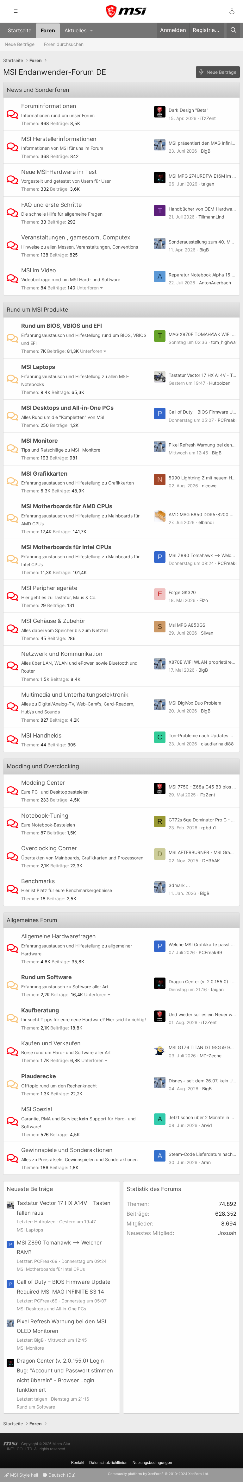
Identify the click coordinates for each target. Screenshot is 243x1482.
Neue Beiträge (19, 44)
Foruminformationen (48, 106)
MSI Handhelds (41, 735)
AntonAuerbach (215, 282)
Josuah (227, 1233)
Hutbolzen (219, 383)
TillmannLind (211, 216)
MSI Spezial (36, 1109)
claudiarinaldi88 (217, 743)
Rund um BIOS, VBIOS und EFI (61, 325)
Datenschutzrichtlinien (108, 1462)
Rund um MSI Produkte (37, 309)
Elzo (203, 600)
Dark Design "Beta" (189, 110)
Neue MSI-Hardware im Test (59, 171)
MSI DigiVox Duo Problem (195, 703)
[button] (91, 30)
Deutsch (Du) (61, 1475)
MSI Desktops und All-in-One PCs (67, 407)
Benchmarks (38, 881)
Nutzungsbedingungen (152, 1462)
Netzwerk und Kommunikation (62, 653)
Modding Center (43, 782)
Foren (48, 30)
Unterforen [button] (88, 287)
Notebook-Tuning (44, 815)
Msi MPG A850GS (187, 625)
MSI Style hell (23, 1475)
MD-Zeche (210, 1055)
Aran (206, 1162)
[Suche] (233, 30)
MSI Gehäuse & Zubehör (53, 621)
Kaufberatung (40, 1010)
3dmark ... (179, 885)
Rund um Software (46, 977)
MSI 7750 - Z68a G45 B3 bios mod (205, 786)
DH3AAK (211, 860)
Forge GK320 (182, 592)
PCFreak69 (229, 420)
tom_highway (224, 342)
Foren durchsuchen (64, 44)
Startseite (19, 30)
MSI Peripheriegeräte (49, 588)
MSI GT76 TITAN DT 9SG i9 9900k (205, 1047)
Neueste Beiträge (30, 1189)
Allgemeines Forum (32, 920)
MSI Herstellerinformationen (59, 139)
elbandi (206, 522)
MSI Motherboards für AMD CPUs (66, 506)
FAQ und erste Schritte (51, 204)
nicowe (209, 485)
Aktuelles (75, 30)
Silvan (207, 633)
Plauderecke (38, 1076)
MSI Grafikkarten (44, 473)
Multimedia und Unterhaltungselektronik (74, 694)
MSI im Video (38, 270)
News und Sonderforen (38, 89)
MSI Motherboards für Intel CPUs (66, 547)
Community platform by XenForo (158, 1474)
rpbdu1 (208, 827)
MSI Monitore (39, 440)
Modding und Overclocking (43, 766)
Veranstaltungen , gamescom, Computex (75, 237)
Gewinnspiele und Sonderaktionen (67, 1150)
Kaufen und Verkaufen (51, 1043)
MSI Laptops (38, 367)
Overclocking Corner (49, 848)
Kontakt (77, 1462)
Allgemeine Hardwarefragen (58, 936)
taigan (207, 184)
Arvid (206, 1125)
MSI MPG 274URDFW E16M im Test (205, 176)
